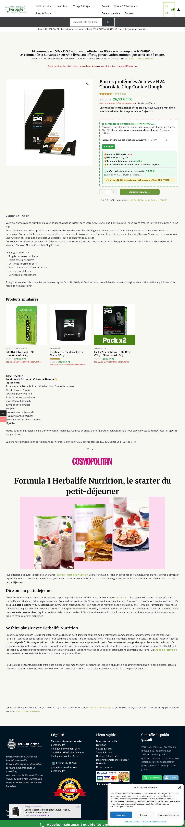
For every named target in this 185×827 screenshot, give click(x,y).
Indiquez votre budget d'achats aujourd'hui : (125, 139)
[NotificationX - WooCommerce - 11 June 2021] (45, 811)
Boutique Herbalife (106, 741)
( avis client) (119, 93)
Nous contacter (104, 767)
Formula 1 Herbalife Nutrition (72, 574)
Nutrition (62, 6)
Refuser (144, 814)
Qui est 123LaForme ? (125, 6)
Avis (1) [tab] (26, 215)
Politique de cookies (132, 821)
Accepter (121, 814)
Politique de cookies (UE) (64, 756)
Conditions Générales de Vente (67, 752)
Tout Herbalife (44, 6)
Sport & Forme (43, 13)
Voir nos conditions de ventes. (99, 707)
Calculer (108, 146)
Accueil (105, 6)
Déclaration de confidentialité (154, 821)
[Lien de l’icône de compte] (178, 9)
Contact (129, 13)
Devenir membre (111, 13)
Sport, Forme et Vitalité (156, 200)
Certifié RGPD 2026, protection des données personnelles (64, 767)
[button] (179, 787)
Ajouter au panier (139, 192)
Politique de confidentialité (65, 748)
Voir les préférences (168, 814)
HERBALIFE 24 (136, 200)
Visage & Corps (81, 6)
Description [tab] (12, 215)
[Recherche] (108, 22)
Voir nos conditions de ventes (140, 58)
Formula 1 (122, 597)
